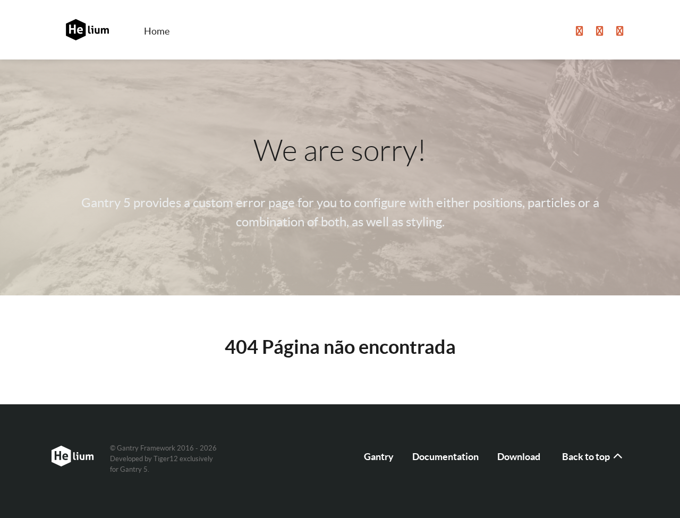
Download (518, 456)
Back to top (586, 456)
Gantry (379, 456)
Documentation (445, 456)
